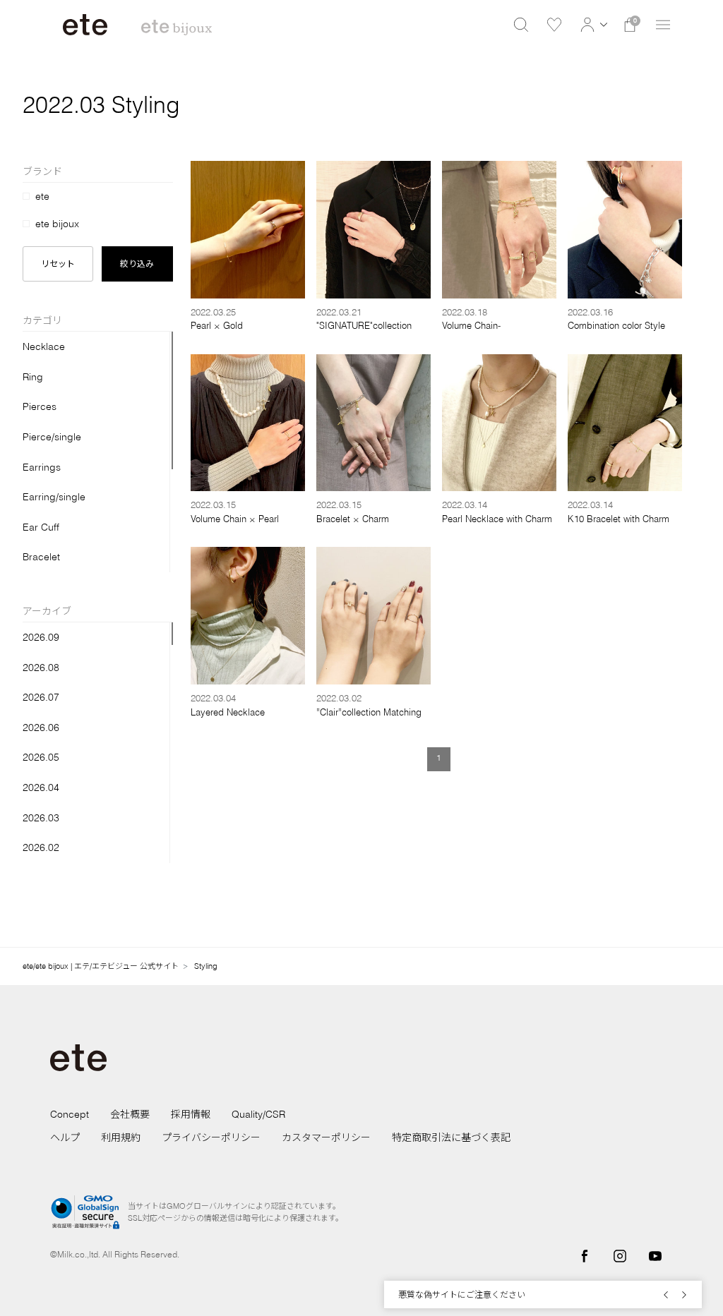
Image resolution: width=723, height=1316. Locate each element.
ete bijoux (57, 223)
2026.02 (41, 847)
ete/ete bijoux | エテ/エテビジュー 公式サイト (101, 966)
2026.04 (41, 787)
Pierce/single (52, 436)
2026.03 (41, 817)
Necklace (44, 346)
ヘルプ (65, 1137)
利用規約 (121, 1137)
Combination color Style (616, 325)
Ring (33, 376)
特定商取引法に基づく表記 (451, 1137)
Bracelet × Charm (352, 518)
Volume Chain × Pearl (235, 518)
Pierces (39, 406)
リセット (58, 263)
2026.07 (41, 697)
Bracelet (41, 556)
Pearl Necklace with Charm (497, 518)
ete (42, 196)
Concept (69, 1114)
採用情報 (190, 1114)
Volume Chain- (471, 325)
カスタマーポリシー (326, 1137)
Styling (205, 966)
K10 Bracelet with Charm (618, 518)
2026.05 (41, 757)
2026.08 (41, 667)
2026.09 (41, 637)
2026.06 (41, 727)
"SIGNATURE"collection (364, 325)
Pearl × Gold (217, 325)
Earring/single (54, 496)
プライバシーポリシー (211, 1137)
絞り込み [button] (137, 263)
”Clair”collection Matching (369, 712)
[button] (592, 24)
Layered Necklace (228, 712)
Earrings (42, 467)
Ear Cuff (41, 527)
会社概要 (130, 1114)
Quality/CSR (258, 1114)
